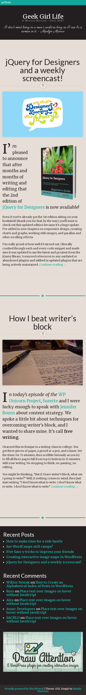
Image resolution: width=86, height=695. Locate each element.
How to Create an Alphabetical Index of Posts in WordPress (39, 584)
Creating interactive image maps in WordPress (44, 557)
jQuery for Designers (23, 207)
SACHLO (13, 618)
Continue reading (53, 264)
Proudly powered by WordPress (24, 688)
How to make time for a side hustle (34, 541)
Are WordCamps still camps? (29, 546)
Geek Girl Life (43, 16)
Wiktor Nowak (18, 582)
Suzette (50, 401)
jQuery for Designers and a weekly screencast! (43, 562)
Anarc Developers (20, 609)
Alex (10, 600)
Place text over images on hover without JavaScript (38, 593)
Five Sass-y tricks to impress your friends (40, 552)
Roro (10, 591)
